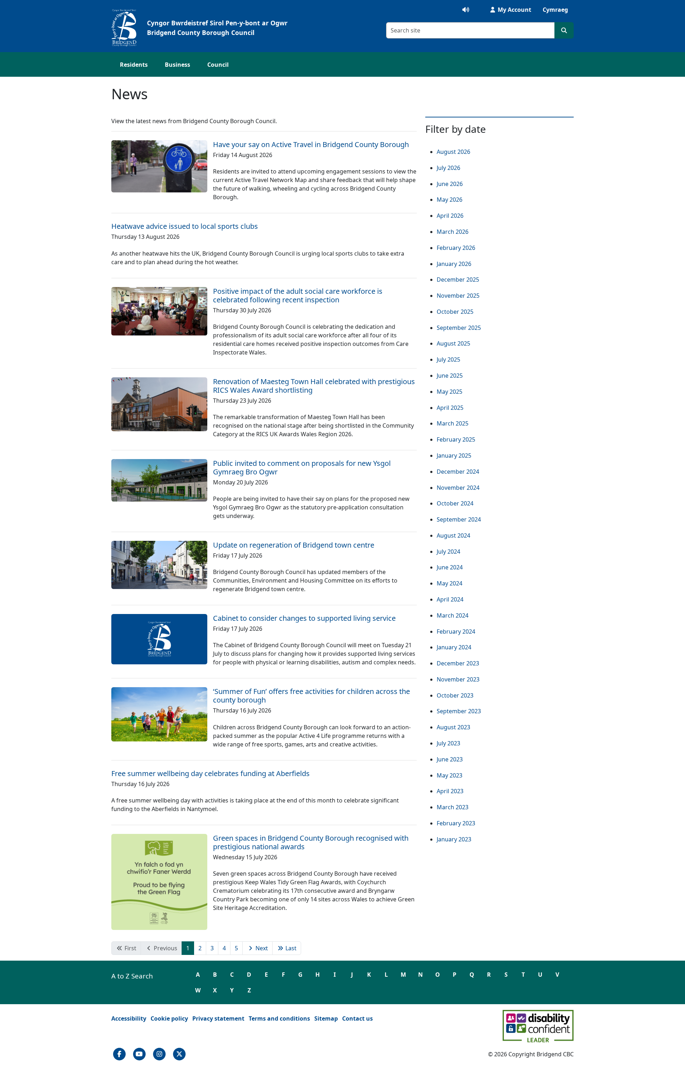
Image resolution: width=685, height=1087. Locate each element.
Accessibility (128, 1018)
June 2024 (450, 567)
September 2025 (459, 328)
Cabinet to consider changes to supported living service (304, 618)
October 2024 (455, 503)
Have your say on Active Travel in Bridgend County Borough (311, 144)
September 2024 (459, 519)
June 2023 (450, 759)
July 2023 (448, 743)
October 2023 (455, 695)
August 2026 (453, 152)
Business (177, 65)
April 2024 (450, 599)
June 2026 (450, 184)
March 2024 (452, 615)
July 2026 (448, 168)
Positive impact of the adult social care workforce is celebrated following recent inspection (297, 295)
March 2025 (452, 423)
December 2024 (458, 471)
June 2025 (450, 375)
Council (218, 65)
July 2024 (448, 551)
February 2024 (456, 631)
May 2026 (449, 199)
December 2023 (458, 663)
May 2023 (449, 775)
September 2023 (459, 711)
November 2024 (458, 488)
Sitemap (326, 1018)
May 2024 (449, 583)
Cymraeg (555, 10)
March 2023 (452, 807)
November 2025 (458, 296)
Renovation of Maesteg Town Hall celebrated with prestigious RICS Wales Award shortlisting (314, 386)
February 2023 (456, 823)
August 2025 (453, 343)
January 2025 (454, 455)
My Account (513, 10)
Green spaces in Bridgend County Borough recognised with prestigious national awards (311, 842)
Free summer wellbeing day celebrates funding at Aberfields (210, 773)
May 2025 (449, 392)
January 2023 (454, 839)
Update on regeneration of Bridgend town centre (293, 545)
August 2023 (453, 727)
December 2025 (458, 279)
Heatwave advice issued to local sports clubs (184, 226)
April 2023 (450, 791)
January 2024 (454, 647)
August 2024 (453, 535)
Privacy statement (218, 1018)
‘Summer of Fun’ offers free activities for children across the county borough (311, 695)
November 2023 (458, 679)
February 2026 (456, 248)
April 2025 (450, 408)
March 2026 (452, 232)
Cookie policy (169, 1018)
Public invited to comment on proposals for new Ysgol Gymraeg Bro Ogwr (302, 467)
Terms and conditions (279, 1018)
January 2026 (454, 264)
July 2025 (448, 359)
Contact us (357, 1018)
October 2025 (455, 312)
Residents (134, 65)
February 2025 (456, 439)
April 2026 (450, 216)
